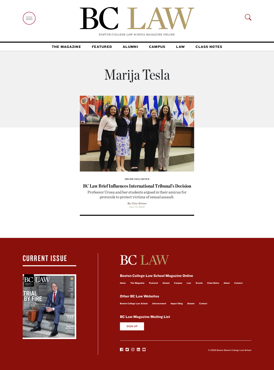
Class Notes (209, 47)
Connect (238, 283)
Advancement (159, 303)
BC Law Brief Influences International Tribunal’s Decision (137, 186)
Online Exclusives (137, 179)
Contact (203, 303)
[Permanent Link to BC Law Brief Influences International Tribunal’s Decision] (137, 133)
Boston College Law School (134, 303)
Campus (157, 47)
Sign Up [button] (132, 326)
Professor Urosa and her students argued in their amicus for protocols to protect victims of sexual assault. (137, 194)
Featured (102, 47)
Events (199, 283)
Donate (191, 303)
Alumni (130, 47)
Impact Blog (177, 303)
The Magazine (66, 47)
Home (123, 283)
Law (180, 47)
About (227, 283)
